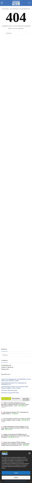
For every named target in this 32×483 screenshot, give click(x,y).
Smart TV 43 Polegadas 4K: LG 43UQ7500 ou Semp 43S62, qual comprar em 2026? (16, 379)
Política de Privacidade (20, 481)
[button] (29, 453)
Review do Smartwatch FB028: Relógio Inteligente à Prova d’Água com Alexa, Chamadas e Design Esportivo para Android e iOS (15, 444)
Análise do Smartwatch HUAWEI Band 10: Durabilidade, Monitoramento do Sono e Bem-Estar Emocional (15, 436)
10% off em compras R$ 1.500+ (10, 392)
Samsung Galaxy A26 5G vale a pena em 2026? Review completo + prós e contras (14, 387)
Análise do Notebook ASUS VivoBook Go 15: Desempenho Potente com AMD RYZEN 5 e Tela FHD (15, 428)
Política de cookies (9, 481)
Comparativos (5, 365)
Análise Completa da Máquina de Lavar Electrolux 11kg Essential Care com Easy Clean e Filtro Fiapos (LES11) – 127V (15, 404)
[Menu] (2, 3)
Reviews (3, 369)
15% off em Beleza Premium (9, 390)
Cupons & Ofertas (6, 367)
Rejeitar (16, 477)
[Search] (29, 3)
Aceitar (16, 473)
